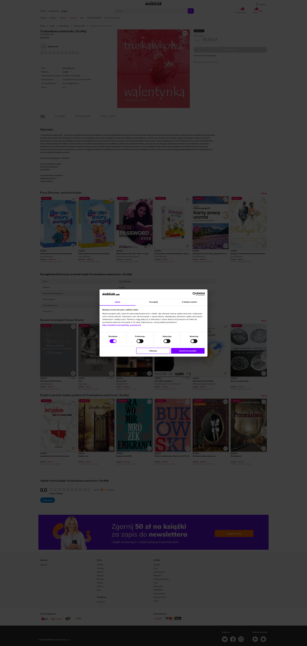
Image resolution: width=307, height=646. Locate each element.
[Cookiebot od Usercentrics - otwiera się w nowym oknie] (194, 294)
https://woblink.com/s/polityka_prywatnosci (121, 325)
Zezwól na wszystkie (187, 351)
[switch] (140, 341)
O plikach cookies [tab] (189, 302)
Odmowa (153, 351)
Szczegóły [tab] (153, 302)
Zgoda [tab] (117, 302)
